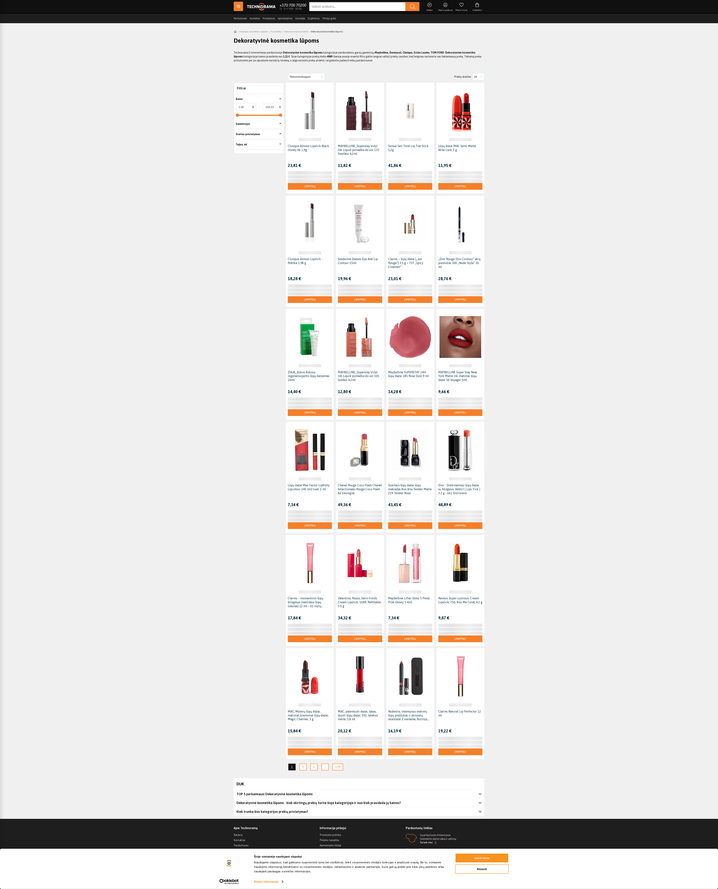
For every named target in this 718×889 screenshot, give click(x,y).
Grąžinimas (314, 18)
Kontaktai (255, 18)
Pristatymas (269, 18)
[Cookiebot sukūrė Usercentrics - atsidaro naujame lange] (229, 882)
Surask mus (426, 842)
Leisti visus (482, 858)
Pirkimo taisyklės (329, 840)
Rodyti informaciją (266, 881)
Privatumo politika (330, 834)
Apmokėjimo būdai (330, 845)
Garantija (300, 18)
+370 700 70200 (293, 5)
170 (337, 767)
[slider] (237, 115)
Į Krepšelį (310, 186)
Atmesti (482, 868)
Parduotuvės (240, 18)
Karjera (238, 834)
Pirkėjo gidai (329, 18)
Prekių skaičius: (463, 76)
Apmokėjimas (285, 18)
